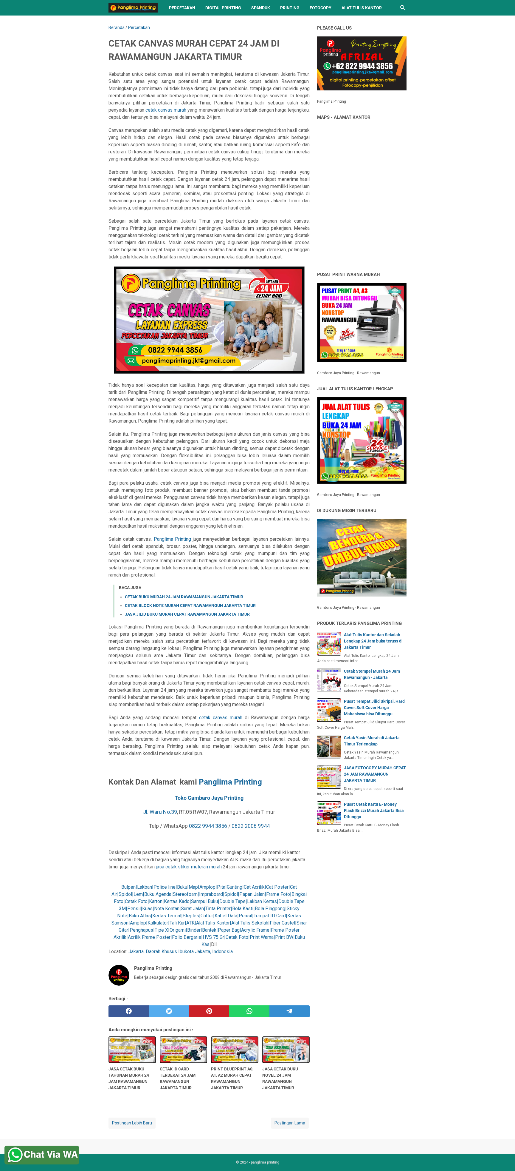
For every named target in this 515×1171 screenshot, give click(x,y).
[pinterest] (209, 1011)
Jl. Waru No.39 (160, 812)
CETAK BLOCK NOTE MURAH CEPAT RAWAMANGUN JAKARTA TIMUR (190, 605)
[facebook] (128, 1011)
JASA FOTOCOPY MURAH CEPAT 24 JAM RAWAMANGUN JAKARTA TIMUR (375, 774)
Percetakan (182, 7)
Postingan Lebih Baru (132, 1123)
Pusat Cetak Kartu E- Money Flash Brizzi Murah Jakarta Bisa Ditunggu (374, 810)
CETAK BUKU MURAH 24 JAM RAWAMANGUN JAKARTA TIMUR (184, 596)
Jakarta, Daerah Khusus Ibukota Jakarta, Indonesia (180, 951)
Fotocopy (320, 7)
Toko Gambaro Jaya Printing (209, 798)
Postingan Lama (289, 1123)
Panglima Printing (172, 539)
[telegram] (289, 1011)
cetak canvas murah (165, 110)
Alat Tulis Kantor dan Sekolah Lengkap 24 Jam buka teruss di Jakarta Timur (373, 641)
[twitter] (169, 1011)
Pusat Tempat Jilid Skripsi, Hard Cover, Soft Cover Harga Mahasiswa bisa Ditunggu (374, 707)
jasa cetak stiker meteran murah (189, 867)
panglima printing (265, 1162)
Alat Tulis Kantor (362, 7)
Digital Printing (223, 7)
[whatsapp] (249, 1011)
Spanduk (260, 7)
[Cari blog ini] (403, 7)
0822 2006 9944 (251, 826)
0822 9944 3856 (208, 826)
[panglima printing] (133, 8)
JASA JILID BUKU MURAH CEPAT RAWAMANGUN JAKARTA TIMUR (187, 614)
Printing (290, 7)
